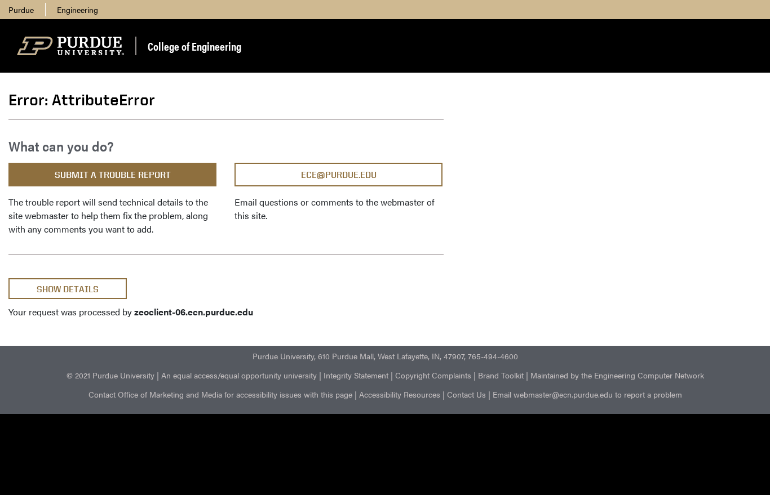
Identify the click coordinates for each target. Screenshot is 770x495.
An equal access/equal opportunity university (239, 375)
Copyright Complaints (433, 375)
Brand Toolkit (501, 375)
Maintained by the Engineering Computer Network (617, 375)
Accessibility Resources (399, 394)
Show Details (68, 289)
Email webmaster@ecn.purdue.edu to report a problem (587, 394)
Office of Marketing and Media (170, 394)
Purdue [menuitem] (21, 9)
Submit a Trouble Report (113, 175)
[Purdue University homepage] (70, 46)
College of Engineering (194, 46)
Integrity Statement (356, 375)
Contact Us (466, 394)
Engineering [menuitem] (77, 9)
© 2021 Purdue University (110, 375)
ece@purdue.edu (339, 175)
